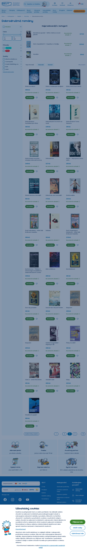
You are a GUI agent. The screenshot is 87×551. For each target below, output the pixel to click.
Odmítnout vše (78, 533)
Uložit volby (77, 528)
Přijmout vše (78, 522)
